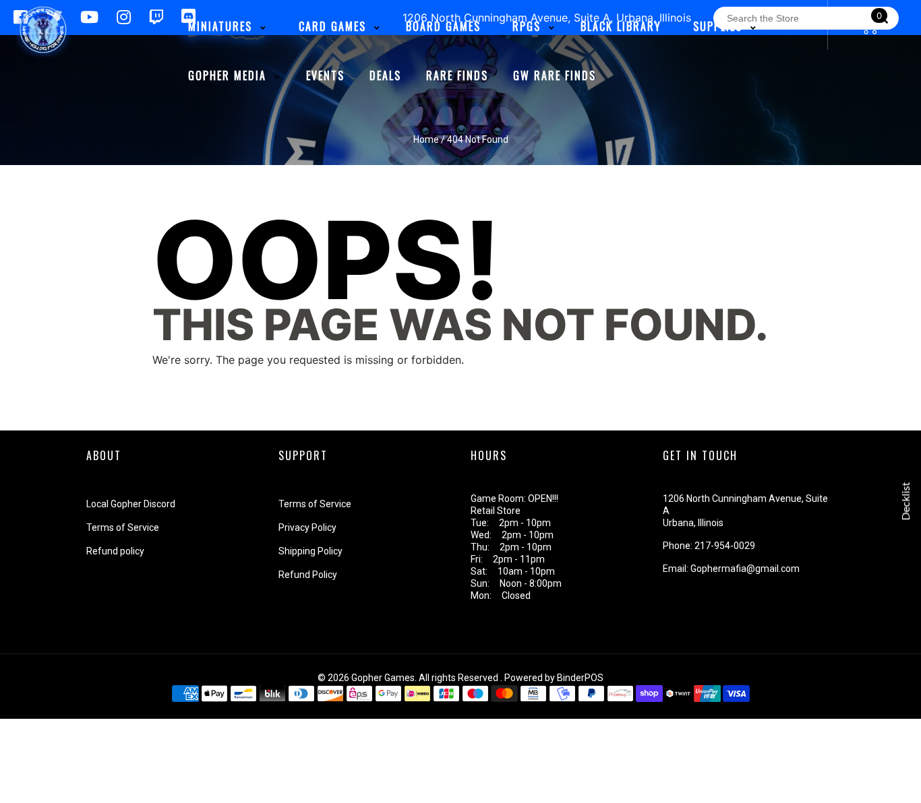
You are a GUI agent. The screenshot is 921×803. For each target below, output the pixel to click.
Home (426, 139)
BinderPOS (580, 677)
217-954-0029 (724, 545)
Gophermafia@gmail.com (745, 568)
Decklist (906, 501)
